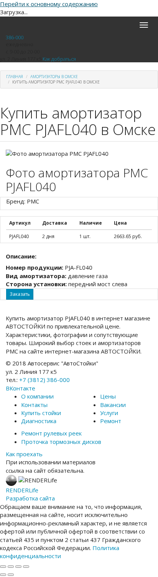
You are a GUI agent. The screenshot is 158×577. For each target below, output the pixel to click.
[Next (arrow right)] (11, 575)
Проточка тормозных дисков (61, 441)
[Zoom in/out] (26, 566)
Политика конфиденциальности (59, 552)
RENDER (22, 490)
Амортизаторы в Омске (54, 76)
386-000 (14, 37)
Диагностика (38, 421)
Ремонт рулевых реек (51, 433)
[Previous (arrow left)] (3, 575)
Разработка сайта (30, 498)
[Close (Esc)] (3, 566)
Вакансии (113, 405)
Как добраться (59, 58)
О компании (37, 396)
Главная (14, 76)
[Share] (11, 566)
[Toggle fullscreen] (18, 566)
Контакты (34, 405)
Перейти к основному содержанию (49, 4)
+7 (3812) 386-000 (44, 380)
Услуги (109, 413)
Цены (108, 396)
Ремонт (110, 421)
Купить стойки (41, 413)
